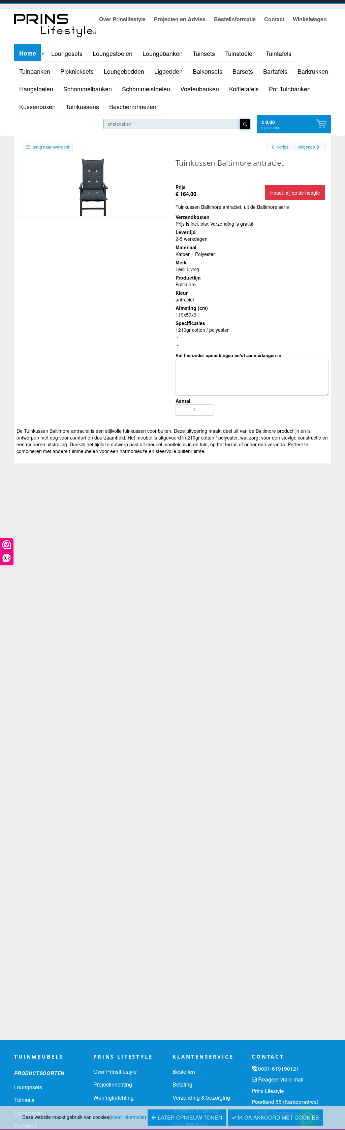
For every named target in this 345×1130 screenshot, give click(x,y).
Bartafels (275, 71)
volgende (306, 147)
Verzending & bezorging (201, 1097)
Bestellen (183, 1071)
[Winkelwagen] (322, 124)
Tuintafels (278, 53)
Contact (274, 19)
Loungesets (67, 53)
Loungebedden (124, 71)
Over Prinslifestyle (122, 19)
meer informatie (128, 1116)
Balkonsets (207, 71)
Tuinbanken (34, 71)
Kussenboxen (37, 106)
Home (27, 53)
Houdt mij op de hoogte (295, 192)
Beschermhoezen (132, 106)
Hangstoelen (36, 88)
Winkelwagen (310, 19)
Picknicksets (77, 71)
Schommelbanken (87, 88)
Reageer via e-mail (281, 1079)
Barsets (242, 71)
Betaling (182, 1084)
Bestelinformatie (235, 19)
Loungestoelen (112, 53)
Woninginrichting (113, 1097)
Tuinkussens (82, 106)
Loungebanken (163, 53)
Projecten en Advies (180, 19)
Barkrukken (312, 71)
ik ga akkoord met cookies (278, 1117)
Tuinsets (204, 53)
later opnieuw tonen (189, 1117)
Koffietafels (244, 88)
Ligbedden (168, 71)
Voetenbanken (199, 88)
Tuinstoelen (240, 53)
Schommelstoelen (146, 88)
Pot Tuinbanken (290, 88)
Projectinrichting (112, 1084)
